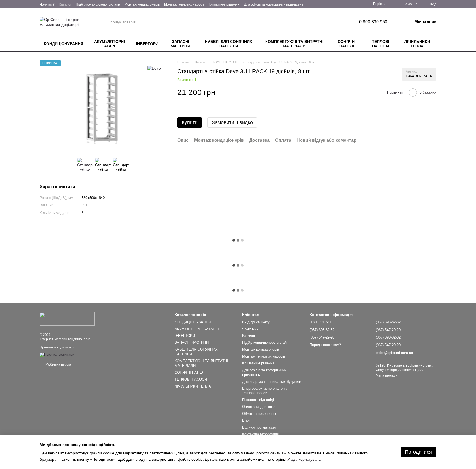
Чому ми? (47, 4)
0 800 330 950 (373, 22)
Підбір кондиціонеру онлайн (98, 4)
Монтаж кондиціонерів (142, 4)
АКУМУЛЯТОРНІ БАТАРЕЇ (109, 43)
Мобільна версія (58, 364)
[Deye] (154, 68)
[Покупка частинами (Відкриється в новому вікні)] (57, 354)
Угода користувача (304, 459)
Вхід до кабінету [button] (256, 322)
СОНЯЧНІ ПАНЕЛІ (347, 43)
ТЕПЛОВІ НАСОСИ (380, 43)
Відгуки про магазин (259, 427)
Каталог (65, 4)
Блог (246, 420)
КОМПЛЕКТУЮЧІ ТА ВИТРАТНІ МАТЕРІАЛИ (294, 43)
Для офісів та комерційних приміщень (273, 4)
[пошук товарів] (336, 22)
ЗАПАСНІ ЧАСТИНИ (180, 43)
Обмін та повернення (259, 413)
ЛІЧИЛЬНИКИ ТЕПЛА (417, 43)
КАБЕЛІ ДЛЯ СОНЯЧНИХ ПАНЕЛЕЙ (228, 43)
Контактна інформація (260, 434)
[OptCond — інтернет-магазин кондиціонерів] (67, 319)
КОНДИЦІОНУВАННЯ (63, 44)
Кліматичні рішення (224, 4)
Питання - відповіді (258, 400)
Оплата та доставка (258, 407)
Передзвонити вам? (325, 345)
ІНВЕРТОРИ (147, 44)
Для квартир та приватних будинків (271, 382)
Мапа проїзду (386, 375)
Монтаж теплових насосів (184, 4)
